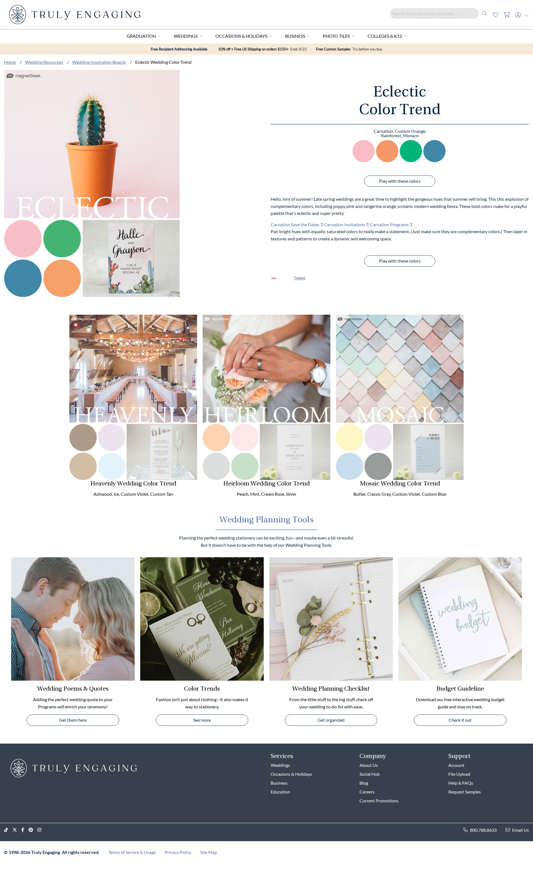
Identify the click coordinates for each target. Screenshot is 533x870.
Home (10, 62)
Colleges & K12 (385, 36)
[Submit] (484, 13)
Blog (363, 782)
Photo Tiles (336, 36)
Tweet (299, 277)
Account (456, 765)
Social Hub (369, 774)
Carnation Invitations (344, 224)
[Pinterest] (33, 830)
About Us (368, 765)
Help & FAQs (460, 782)
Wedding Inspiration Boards (99, 62)
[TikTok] (8, 830)
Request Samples (464, 791)
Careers (366, 791)
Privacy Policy (178, 852)
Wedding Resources (44, 62)
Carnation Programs (389, 224)
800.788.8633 (483, 830)
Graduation (141, 36)
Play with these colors (400, 181)
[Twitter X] (16, 830)
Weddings (186, 36)
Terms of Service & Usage (132, 852)
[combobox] (440, 13)
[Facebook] (25, 830)
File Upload (459, 774)
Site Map (208, 852)
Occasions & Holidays (241, 36)
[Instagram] (41, 830)
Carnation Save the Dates (295, 224)
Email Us (520, 830)
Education (280, 791)
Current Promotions (378, 800)
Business (295, 36)
